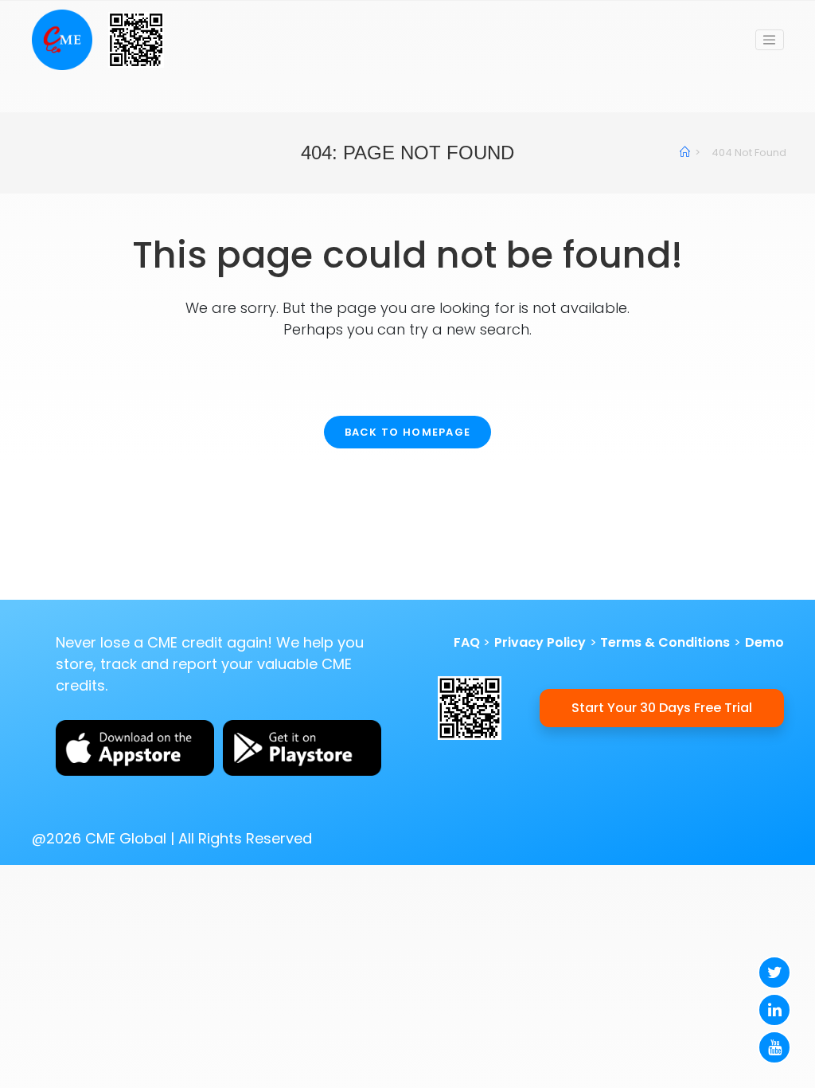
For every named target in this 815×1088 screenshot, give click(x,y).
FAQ (467, 642)
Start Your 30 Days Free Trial (661, 708)
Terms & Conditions (665, 642)
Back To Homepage (408, 432)
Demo (764, 642)
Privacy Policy (540, 642)
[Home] (685, 152)
